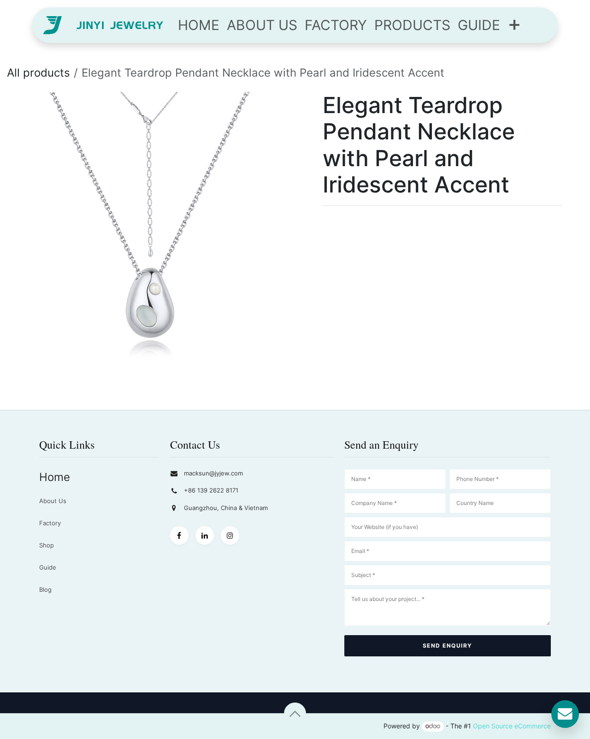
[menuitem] (198, 25)
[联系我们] (565, 714)
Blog (45, 589)
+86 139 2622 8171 (211, 490)
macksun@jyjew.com (213, 473)
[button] (295, 714)
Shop (46, 545)
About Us (52, 501)
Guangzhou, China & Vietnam (226, 507)
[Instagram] (230, 535)
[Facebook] (179, 535)
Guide (47, 567)
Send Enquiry (447, 645)
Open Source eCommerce (512, 726)
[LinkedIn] (204, 535)
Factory (50, 523)
